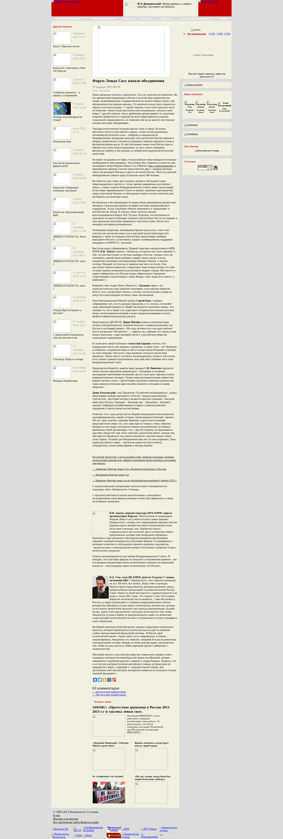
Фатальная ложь (62, 141)
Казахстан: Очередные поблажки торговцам (65, 189)
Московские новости (104, 18)
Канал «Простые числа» (66, 46)
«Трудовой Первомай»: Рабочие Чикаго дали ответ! (110, 744)
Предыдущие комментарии (109, 691)
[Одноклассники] (104, 680)
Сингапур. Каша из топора (68, 359)
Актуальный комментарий (195, 18)
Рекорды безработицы (65, 380)
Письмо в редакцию (65, 818)
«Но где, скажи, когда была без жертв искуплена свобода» (152, 777)
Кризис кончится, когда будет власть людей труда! (152, 744)
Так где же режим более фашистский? (66, 164)
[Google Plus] (114, 680)
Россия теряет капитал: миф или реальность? (207, 75)
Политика (129, 18)
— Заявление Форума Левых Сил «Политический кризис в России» (129, 469)
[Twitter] (100, 680)
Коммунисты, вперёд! (69, 18)
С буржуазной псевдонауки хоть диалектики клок (68, 336)
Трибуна (224, 18)
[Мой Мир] (109, 680)
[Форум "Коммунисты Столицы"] (208, 1)
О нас (56, 815)
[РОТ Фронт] (149, 829)
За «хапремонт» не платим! (107, 776)
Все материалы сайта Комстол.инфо (76, 822)
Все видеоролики (197, 34)
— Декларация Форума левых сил (110, 474)
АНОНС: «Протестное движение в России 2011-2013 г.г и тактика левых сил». (131, 709)
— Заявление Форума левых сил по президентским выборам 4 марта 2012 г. (134, 480)
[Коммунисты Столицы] (65, 1)
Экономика (147, 18)
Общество (165, 18)
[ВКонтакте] (95, 680)
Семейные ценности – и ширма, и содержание (66, 94)
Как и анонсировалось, (161, 165)
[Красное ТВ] (60, 829)
